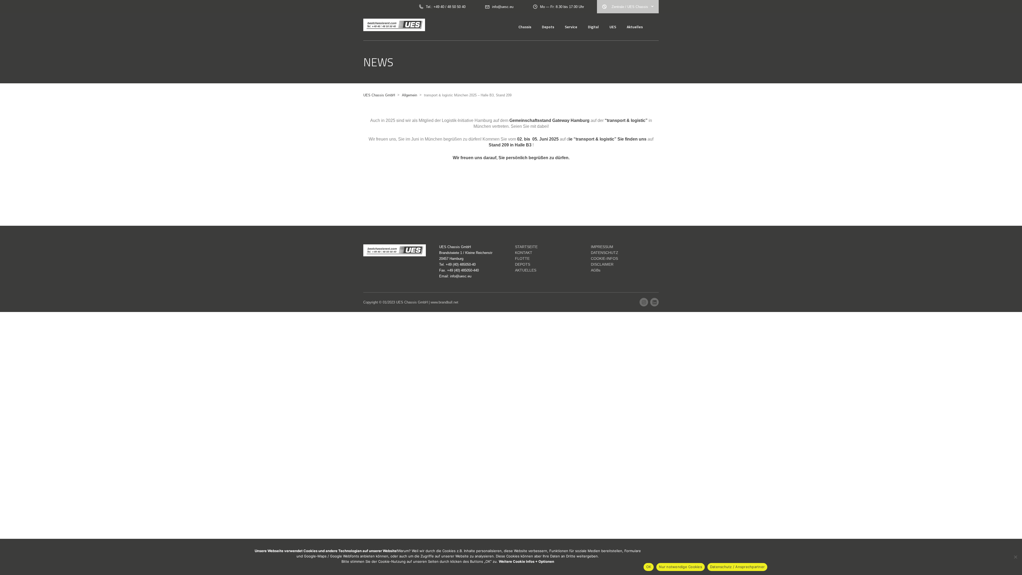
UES (612, 27)
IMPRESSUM (602, 247)
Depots (548, 27)
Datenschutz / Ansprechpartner (737, 567)
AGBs (595, 270)
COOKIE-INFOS (604, 258)
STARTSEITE (526, 247)
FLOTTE (522, 258)
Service (571, 27)
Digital (593, 27)
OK (648, 567)
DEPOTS (522, 264)
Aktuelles (635, 27)
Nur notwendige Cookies (680, 567)
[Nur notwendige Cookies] (1015, 557)
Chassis (524, 27)
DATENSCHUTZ (604, 252)
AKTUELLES (525, 270)
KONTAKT (523, 252)
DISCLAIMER (602, 264)
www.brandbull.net (444, 302)
